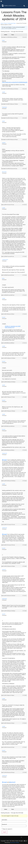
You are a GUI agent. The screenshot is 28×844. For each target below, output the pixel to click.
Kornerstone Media (14, 842)
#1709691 (25, 397)
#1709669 (25, 381)
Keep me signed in (7, 828)
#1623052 (24, 37)
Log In (4, 832)
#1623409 (24, 118)
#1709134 (24, 342)
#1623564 (24, 168)
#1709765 (25, 426)
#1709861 (25, 610)
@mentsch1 (12, 782)
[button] (1, 1)
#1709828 (25, 480)
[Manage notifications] (24, 841)
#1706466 (24, 275)
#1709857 (25, 524)
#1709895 (25, 695)
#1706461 (25, 256)
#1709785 (25, 450)
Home (2, 23)
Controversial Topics (11, 23)
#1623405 (24, 139)
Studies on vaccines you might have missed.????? (12, 326)
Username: (4, 819)
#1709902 (24, 723)
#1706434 (24, 204)
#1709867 (25, 545)
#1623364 (24, 88)
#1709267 (25, 358)
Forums (5, 23)
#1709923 (24, 747)
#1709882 (25, 566)
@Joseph (4, 460)
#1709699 (25, 411)
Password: (4, 824)
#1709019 (25, 314)
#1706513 (25, 295)
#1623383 (24, 104)
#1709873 (24, 595)
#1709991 (25, 772)
